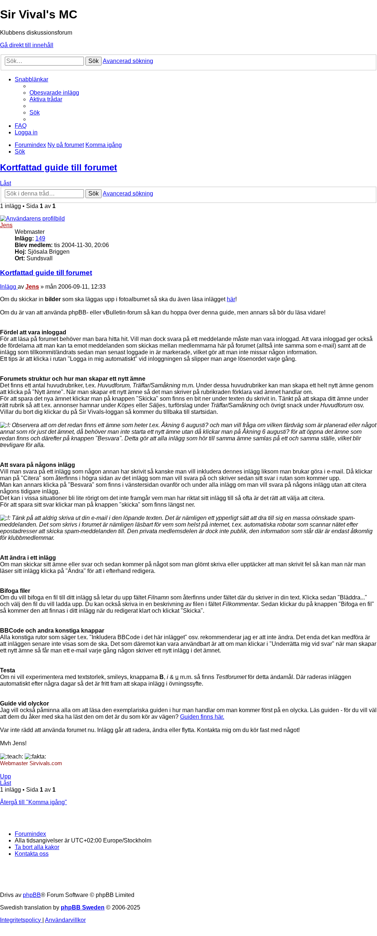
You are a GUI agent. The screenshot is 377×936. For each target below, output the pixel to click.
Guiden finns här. (202, 717)
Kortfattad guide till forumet (58, 167)
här (231, 299)
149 (40, 238)
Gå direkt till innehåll (26, 45)
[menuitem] (54, 92)
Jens (6, 225)
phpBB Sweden (83, 907)
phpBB (32, 895)
